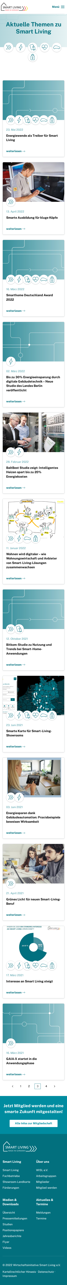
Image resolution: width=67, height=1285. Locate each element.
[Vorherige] (12, 1086)
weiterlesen (13, 151)
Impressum (10, 1276)
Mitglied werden (46, 1187)
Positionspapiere (13, 1230)
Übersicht (9, 1212)
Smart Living (11, 1170)
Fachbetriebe (11, 1176)
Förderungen (11, 1187)
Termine (41, 1218)
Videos (7, 1247)
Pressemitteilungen (15, 1218)
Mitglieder (42, 1181)
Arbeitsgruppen (46, 1176)
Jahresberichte (12, 1236)
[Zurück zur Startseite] (15, 7)
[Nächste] (54, 1086)
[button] (58, 7)
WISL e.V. (42, 1170)
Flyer (6, 1242)
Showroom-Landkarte (16, 1181)
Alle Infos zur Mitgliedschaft (33, 1123)
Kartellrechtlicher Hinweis (19, 1271)
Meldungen (43, 1212)
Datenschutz (46, 1271)
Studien (8, 1224)
